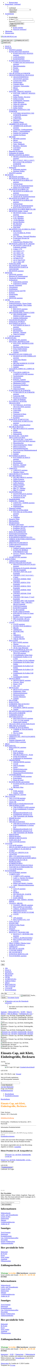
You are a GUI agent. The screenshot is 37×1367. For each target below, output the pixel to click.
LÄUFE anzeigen (19, 624)
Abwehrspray (13, 287)
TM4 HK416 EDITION (17, 822)
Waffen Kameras (18, 479)
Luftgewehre (17, 118)
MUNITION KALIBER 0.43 (18, 178)
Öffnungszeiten (6, 1261)
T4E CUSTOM (10, 796)
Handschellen (13, 294)
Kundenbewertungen (12, 1096)
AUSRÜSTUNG (10, 338)
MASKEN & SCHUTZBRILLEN (20, 354)
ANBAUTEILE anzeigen (17, 561)
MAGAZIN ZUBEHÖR (17, 713)
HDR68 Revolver (15, 818)
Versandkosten (20, 1358)
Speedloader (17, 225)
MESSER (12, 137)
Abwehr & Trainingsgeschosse (23, 186)
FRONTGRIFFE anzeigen (22, 680)
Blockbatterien (18, 331)
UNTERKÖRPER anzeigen (22, 776)
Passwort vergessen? (20, 29)
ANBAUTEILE (10, 559)
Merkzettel (8, 31)
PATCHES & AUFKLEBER (18, 510)
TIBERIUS (17, 635)
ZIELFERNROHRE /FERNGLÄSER (21, 312)
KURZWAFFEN (18, 59)
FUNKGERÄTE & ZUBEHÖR (19, 390)
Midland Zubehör (19, 485)
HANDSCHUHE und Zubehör (19, 782)
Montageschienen (19, 695)
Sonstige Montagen (19, 697)
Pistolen (15, 68)
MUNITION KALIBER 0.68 (18, 198)
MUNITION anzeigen (16, 176)
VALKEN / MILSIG (16, 903)
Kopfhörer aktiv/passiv (16, 524)
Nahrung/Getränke (15, 508)
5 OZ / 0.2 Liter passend (21, 720)
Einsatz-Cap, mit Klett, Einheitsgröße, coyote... (16, 1160)
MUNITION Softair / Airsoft (18, 211)
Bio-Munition (17, 224)
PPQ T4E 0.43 (14, 820)
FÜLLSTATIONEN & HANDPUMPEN (22, 858)
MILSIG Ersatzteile (19, 570)
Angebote (4, 1259)
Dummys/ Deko (14, 519)
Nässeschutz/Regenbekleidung (23, 773)
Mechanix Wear (18, 787)
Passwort (12, 21)
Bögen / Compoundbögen (21, 131)
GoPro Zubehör (18, 486)
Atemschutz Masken (19, 359)
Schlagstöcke (13, 280)
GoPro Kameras (18, 483)
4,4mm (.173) (17, 249)
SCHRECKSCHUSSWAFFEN (19, 61)
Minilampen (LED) (19, 383)
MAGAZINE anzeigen (20, 642)
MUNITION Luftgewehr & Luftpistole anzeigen (22, 246)
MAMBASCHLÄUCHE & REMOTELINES (18, 860)
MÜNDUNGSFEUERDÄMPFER (20, 711)
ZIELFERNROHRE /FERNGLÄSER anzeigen (22, 315)
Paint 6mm (16, 227)
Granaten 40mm (18, 84)
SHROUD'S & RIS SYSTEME (23, 912)
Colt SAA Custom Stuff (17, 800)
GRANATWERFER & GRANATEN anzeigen (20, 78)
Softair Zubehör (18, 106)
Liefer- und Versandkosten (9, 1215)
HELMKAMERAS (15, 475)
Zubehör (16, 71)
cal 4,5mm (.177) (18, 251)
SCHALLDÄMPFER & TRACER (20, 649)
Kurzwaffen (17, 408)
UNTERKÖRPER (15, 774)
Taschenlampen (18, 376)
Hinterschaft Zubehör (20, 722)
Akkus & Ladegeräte (20, 104)
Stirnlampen (17, 378)
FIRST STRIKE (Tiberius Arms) (19, 943)
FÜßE (11, 789)
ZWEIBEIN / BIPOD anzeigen (23, 707)
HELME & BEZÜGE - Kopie (23, 755)
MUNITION (9, 175)
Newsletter (4, 1240)
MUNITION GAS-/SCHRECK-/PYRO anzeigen (22, 232)
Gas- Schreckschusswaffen (9, 1238)
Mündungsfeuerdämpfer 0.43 (22, 813)
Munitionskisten (18, 416)
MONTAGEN (14, 687)
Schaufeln (16, 149)
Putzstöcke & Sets (19, 497)
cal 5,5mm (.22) (18, 253)
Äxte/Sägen (17, 147)
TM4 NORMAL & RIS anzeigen (24, 807)
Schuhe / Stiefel (18, 793)
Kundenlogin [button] (9, 14)
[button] (13, 4)
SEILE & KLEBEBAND (17, 532)
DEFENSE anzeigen (16, 274)
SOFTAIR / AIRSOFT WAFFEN (20, 91)
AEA (15, 890)
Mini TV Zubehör (19, 490)
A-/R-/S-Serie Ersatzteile (21, 620)
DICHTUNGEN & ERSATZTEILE (21, 865)
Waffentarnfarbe (18, 506)
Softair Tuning (18, 108)
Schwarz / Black (18, 682)
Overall (15, 764)
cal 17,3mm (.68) (18, 262)
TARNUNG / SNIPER (16, 501)
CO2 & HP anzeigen (16, 845)
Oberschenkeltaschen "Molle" (23, 445)
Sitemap (3, 1220)
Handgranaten (17, 82)
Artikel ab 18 (5, 1224)
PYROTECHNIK (15, 263)
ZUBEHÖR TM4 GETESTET (19, 704)
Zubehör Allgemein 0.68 (17, 740)
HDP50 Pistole (14, 834)
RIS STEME (13, 700)
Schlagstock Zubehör (20, 283)
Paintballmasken (18, 365)
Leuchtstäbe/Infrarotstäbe (21, 381)
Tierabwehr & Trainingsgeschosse (24, 196)
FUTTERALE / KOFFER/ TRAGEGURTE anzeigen (22, 406)
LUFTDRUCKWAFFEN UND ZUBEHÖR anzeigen (23, 114)
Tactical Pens (17, 142)
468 (14, 633)
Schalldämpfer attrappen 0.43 (22, 814)
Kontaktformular (6, 1236)
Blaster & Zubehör (19, 166)
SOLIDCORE (13, 923)
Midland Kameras (19, 481)
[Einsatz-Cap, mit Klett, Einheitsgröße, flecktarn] (17, 1032)
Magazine (16, 120)
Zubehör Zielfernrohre (20, 318)
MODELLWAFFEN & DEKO (19, 155)
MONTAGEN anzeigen (21, 689)
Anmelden (17, 1147)
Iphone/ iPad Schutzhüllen (17, 535)
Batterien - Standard (19, 332)
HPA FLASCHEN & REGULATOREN (22, 847)
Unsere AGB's (5, 1217)
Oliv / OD (16, 686)
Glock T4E (12, 802)
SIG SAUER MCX (15, 952)
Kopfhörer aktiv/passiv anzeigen (23, 526)
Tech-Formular (5, 1232)
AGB (11, 1354)
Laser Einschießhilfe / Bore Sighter (20, 305)
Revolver (16, 70)
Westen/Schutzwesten (20, 769)
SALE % (8, 46)
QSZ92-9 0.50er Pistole (16, 925)
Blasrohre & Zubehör (16, 151)
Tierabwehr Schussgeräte (17, 278)
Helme (15, 430)
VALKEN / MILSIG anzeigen (23, 905)
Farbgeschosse (18, 184)
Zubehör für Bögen (19, 135)
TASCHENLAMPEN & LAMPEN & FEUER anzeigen (23, 373)
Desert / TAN (17, 684)
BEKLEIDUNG (10, 745)
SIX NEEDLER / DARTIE (22, 894)
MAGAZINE (13, 640)
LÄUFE (11, 622)
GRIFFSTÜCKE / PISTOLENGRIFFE (22, 736)
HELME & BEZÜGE (16, 427)
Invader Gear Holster (20, 350)
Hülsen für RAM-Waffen (21, 187)
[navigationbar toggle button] (7, 40)
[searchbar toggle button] (6, 42)
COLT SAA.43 (14, 921)
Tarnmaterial (17, 504)
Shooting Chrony (18, 472)
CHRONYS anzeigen (20, 470)
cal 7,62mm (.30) (18, 256)
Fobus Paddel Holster (20, 349)
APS (10, 916)
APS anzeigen (17, 918)
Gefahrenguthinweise (8, 1222)
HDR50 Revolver (15, 836)
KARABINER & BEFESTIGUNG (20, 537)
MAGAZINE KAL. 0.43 (21, 646)
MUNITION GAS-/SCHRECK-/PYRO (22, 229)
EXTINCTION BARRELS (22, 626)
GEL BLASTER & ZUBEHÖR (19, 73)
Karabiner (16, 417)
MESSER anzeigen (19, 138)
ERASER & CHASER (16, 948)
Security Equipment (15, 285)
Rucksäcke (16, 452)
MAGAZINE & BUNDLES (22, 939)
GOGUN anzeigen (19, 889)
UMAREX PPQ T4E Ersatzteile (23, 601)
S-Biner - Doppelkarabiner (21, 425)
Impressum (4, 1234)
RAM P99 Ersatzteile (20, 608)
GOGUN (12, 887)
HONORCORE (18, 631)
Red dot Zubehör (18, 311)
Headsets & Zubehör (20, 398)
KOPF (11, 749)
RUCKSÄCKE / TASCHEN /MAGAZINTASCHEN (18, 436)
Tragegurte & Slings (19, 414)
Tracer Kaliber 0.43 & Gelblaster (23, 660)
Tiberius (15, 644)
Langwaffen (17, 410)
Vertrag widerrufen (7, 1263)
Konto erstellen (18, 27)
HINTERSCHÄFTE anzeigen (23, 718)
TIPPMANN (17, 629)
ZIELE (7, 744)
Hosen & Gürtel (18, 780)
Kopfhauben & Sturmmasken (22, 758)
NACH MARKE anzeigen (18, 872)
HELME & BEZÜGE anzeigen (23, 428)
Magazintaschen (18, 443)
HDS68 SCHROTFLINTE (18, 838)
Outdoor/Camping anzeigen (22, 548)
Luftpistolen (17, 117)
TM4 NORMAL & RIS (17, 805)
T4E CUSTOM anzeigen (17, 798)
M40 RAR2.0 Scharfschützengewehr (21, 803)
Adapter (15, 709)
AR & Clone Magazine (20, 648)
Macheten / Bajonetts (20, 146)
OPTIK (7, 300)
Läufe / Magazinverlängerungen (23, 885)
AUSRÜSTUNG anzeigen (18, 340)
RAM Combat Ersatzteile (21, 611)
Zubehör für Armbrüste (20, 133)
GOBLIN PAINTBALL (17, 945)
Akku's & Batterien (19, 399)
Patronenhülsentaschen (20, 448)
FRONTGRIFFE (14, 678)
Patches (15, 515)
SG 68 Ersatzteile (18, 610)
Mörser (15, 88)
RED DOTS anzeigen (20, 309)
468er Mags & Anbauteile (17, 726)
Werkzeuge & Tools (19, 495)
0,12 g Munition (18, 216)
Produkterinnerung (7, 1167)
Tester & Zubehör (19, 334)
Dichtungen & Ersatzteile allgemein (24, 568)
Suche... (33, 995)
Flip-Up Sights (18, 733)
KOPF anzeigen (18, 751)
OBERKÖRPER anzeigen (22, 762)
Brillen (15, 361)
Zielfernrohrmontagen (20, 693)
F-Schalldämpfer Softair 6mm (22, 655)
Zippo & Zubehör (19, 388)
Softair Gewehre (18, 99)
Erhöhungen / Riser (19, 691)
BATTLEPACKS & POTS (22, 207)
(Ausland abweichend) (27, 1067)
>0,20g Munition (18, 220)
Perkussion (12, 167)
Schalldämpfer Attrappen (21, 100)
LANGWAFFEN (19, 57)
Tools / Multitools (19, 144)
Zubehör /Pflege (18, 122)
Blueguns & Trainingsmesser (18, 276)
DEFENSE (8, 273)
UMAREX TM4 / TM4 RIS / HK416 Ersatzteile (22, 603)
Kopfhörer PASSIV (19, 530)
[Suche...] (25, 995)
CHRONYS (13, 468)
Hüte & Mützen (18, 753)
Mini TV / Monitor (19, 488)
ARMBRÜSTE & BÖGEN (18, 124)
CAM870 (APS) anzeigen (21, 876)
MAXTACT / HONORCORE (19, 932)
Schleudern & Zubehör (16, 153)
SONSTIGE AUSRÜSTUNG (19, 419)
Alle (6, 968)
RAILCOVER (14, 702)
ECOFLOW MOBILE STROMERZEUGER (20, 551)
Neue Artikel (5, 1257)
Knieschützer (17, 778)
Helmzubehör (17, 434)
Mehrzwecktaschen (19, 446)
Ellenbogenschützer (19, 771)
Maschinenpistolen (19, 66)
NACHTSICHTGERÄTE (17, 320)
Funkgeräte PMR (18, 396)
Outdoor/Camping (15, 546)
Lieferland (12, 8)
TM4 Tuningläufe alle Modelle (23, 816)
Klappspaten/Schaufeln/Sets (18, 533)
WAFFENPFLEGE (15, 492)
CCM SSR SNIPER (15, 950)
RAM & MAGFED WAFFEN (19, 51)
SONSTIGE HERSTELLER (18, 954)
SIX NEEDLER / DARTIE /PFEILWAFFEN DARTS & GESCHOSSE (18, 267)
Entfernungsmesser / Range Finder (20, 303)
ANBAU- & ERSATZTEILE (23, 909)
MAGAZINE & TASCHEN (22, 907)
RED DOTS (13, 307)
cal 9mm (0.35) (18, 258)
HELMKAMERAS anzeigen (22, 477)
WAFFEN (8, 48)
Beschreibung (9, 1094)
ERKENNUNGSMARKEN (18, 543)
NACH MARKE (10, 871)
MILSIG (16, 628)
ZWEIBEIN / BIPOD (16, 706)
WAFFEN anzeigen (15, 50)
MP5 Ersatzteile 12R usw (21, 619)
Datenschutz (5, 1218)
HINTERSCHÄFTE (16, 716)
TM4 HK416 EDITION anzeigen (24, 823)
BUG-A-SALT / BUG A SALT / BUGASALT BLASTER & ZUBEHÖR (24, 162)
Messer (15, 140)
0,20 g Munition (18, 218)
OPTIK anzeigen (14, 302)
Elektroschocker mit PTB (17, 291)
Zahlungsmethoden (7, 1243)
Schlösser (16, 412)
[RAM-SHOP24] (9, 36)
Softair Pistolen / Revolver (21, 97)
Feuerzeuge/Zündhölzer (21, 385)
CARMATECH (18, 637)
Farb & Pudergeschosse (20, 195)
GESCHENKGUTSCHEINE (19, 474)
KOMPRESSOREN (16, 863)
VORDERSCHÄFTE (16, 715)
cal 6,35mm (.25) (18, 254)
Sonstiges (12, 296)
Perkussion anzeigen (19, 169)
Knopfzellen (17, 329)
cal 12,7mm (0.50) (19, 260)
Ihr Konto (4, 1254)
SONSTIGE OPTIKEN (17, 321)
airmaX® (12, 928)
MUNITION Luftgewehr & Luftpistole (22, 244)
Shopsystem (5, 1363)
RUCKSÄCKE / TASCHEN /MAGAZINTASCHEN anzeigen (24, 440)
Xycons (12, 1365)
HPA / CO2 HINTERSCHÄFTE (20, 856)
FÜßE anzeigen (18, 791)
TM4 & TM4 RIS (19, 639)
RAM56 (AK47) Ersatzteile (22, 617)
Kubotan (12, 292)
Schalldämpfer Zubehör (20, 677)
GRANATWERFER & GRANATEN (21, 75)
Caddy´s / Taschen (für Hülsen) (23, 878)
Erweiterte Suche (13, 997)
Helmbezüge (17, 432)
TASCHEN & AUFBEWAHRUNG (21, 867)
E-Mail (11, 19)
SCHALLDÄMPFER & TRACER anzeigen (21, 652)
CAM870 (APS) (14, 874)
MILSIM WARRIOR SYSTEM (23, 363)
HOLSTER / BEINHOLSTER (19, 341)
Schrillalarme (13, 289)
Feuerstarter (17, 387)
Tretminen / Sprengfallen (21, 86)
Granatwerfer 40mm (19, 80)
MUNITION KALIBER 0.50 (18, 189)
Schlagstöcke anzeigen (20, 282)
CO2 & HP (8, 843)
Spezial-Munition (18, 222)
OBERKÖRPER (14, 760)
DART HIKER (18, 898)
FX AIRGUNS (18, 896)
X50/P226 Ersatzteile (20, 606)
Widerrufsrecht (5, 1213)
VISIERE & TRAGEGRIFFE (19, 727)
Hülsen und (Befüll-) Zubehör (23, 883)
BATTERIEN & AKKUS (17, 323)
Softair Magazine (18, 102)
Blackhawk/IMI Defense (21, 347)
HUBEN (16, 892)
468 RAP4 (12, 927)
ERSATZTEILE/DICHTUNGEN (20, 562)
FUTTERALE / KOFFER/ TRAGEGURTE (18, 402)
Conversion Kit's (14, 735)
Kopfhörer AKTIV (19, 528)
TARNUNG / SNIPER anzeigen (24, 503)
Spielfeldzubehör (14, 499)
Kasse (3, 1255)
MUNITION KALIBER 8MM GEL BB (22, 209)
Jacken (15, 767)
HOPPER (12, 738)
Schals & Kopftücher (20, 756)
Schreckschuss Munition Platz (23, 242)
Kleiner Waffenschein (8, 1241)
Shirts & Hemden (18, 765)
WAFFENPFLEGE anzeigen (22, 494)
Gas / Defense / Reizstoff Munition (24, 236)
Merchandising (14, 521)
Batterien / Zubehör (19, 379)
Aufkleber (16, 517)
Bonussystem (13, 2)
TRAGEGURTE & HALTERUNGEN (22, 724)
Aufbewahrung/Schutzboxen (18, 544)
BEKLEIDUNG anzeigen (17, 747)
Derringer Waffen (19, 171)
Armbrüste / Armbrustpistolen (22, 129)
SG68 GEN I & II (15, 840)
